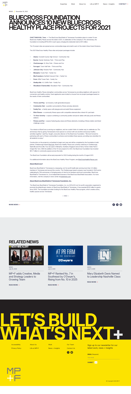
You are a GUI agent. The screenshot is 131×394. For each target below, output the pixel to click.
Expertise (63, 4)
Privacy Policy (16, 348)
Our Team (70, 344)
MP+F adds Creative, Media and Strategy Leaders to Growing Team (24, 276)
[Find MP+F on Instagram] (68, 352)
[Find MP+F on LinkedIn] (71, 352)
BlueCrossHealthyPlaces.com (87, 159)
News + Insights (109, 4)
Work (73, 4)
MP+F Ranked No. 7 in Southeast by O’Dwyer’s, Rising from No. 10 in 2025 (63, 276)
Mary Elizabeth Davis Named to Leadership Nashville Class (104, 275)
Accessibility (15, 344)
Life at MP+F (94, 4)
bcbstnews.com (65, 176)
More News (13, 204)
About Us (82, 4)
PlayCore (51, 144)
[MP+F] (13, 381)
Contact (122, 4)
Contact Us (71, 348)
